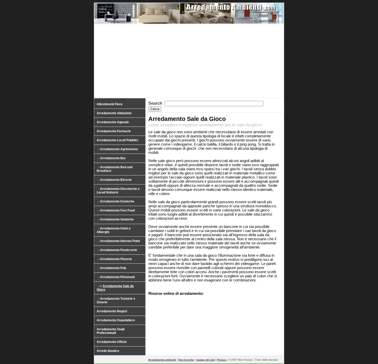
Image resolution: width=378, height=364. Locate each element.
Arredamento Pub (113, 268)
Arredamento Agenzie (113, 122)
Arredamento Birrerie (116, 180)
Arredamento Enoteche (117, 201)
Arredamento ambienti (162, 359)
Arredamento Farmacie (114, 131)
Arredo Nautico (108, 351)
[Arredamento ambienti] (189, 22)
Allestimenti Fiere (109, 104)
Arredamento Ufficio (112, 342)
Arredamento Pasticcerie (118, 250)
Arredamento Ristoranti (117, 277)
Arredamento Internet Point (120, 241)
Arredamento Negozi (112, 311)
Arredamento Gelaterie (117, 219)
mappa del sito (205, 359)
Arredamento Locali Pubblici (117, 140)
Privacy (222, 359)
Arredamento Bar (113, 158)
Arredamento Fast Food (117, 210)
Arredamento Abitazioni (114, 113)
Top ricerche (186, 359)
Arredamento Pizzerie (116, 259)
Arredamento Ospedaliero (116, 320)
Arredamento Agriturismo (119, 149)
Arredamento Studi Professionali (110, 331)
